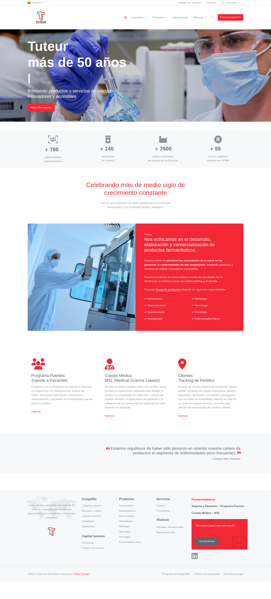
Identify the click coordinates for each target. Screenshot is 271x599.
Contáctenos (207, 541)
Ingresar (36, 411)
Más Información (41, 107)
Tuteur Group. (81, 573)
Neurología (125, 532)
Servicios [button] (231, 2)
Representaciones (166, 532)
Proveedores (163, 511)
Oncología (124, 537)
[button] (36, 2)
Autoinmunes (126, 505)
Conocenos (88, 543)
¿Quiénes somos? (91, 505)
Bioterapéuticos (127, 511)
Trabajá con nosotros (189, 2)
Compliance (88, 521)
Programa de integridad (176, 573)
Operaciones (180, 17)
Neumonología (126, 516)
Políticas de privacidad (206, 573)
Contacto (211, 2)
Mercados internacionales (170, 527)
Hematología (126, 521)
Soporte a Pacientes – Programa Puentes (218, 506)
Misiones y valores (92, 511)
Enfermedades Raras (130, 542)
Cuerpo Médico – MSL (206, 512)
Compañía (137, 17)
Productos (158, 17)
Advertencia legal (233, 573)
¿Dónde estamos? (91, 516)
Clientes (160, 505)
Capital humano (93, 536)
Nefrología (124, 526)
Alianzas (198, 17)
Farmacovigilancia (230, 17)
